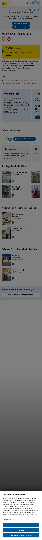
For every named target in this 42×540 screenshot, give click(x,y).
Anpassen (21, 530)
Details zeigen (7, 519)
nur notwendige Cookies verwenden (21, 535)
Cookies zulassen (21, 525)
